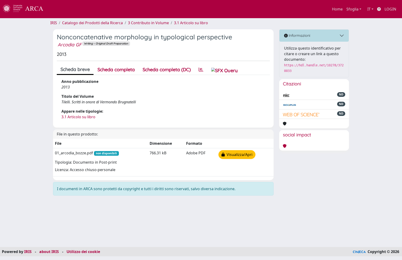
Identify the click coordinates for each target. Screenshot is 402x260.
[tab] (201, 69)
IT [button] (369, 9)
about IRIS (49, 251)
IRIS (53, 22)
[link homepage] (25, 9)
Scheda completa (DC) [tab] (167, 69)
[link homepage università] (56, 9)
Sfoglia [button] (352, 9)
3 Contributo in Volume (148, 22)
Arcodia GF (69, 44)
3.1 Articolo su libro (191, 22)
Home (337, 9)
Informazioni (299, 35)
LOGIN (390, 9)
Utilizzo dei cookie (83, 251)
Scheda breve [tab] (75, 69)
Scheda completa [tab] (116, 69)
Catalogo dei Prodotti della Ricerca (92, 22)
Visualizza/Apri (238, 154)
